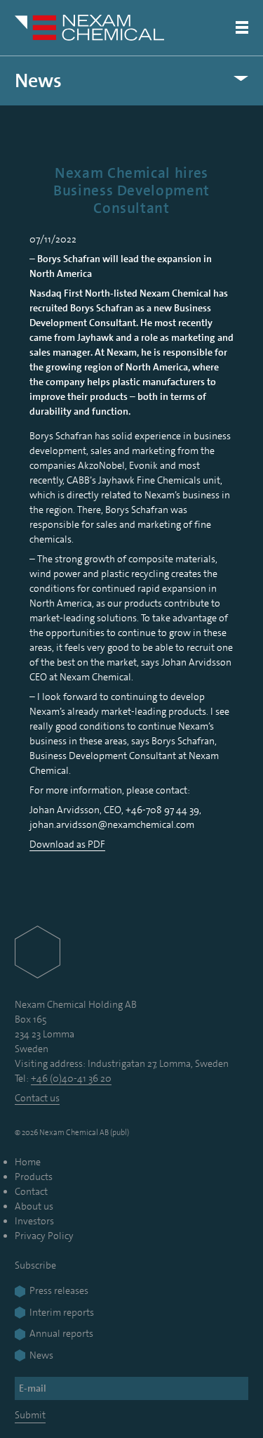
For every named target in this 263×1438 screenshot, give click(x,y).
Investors (34, 1220)
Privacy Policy (44, 1235)
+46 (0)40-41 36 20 (71, 1078)
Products (34, 1176)
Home (28, 1161)
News (38, 80)
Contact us (37, 1098)
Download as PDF (67, 844)
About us (34, 1206)
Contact (31, 1191)
